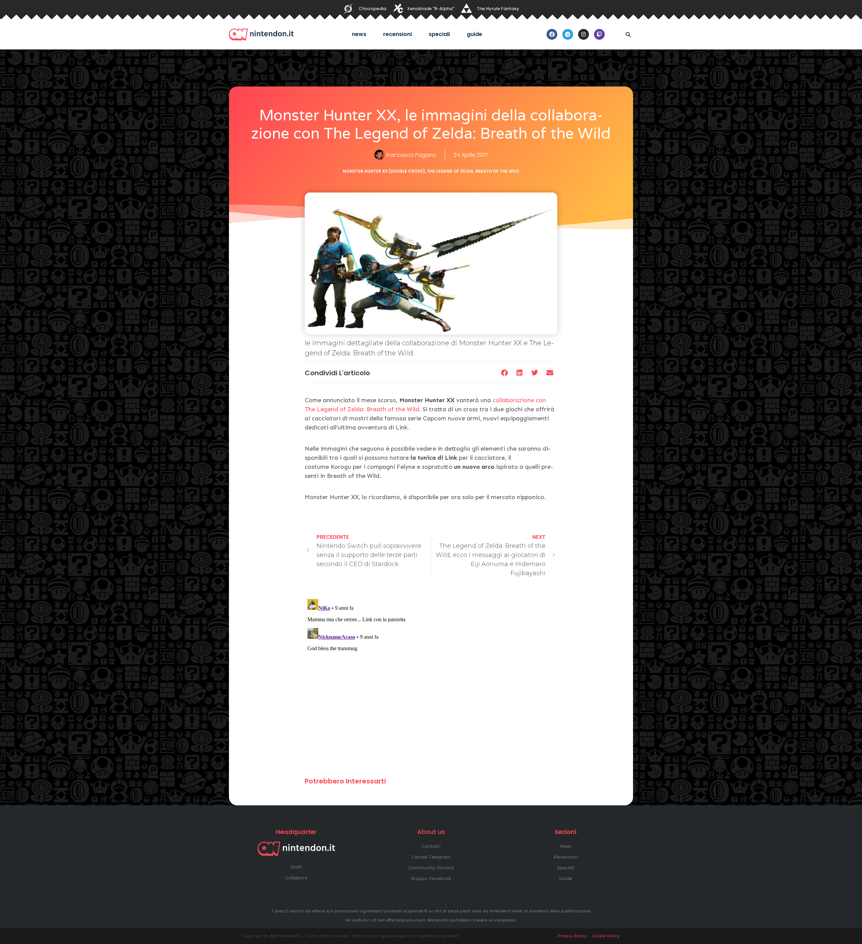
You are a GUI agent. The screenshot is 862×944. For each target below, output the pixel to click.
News (359, 34)
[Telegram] (567, 34)
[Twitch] (599, 34)
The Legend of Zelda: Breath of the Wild (473, 171)
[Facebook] (551, 34)
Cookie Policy (606, 936)
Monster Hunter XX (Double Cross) (384, 171)
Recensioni (397, 34)
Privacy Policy (572, 936)
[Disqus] (431, 680)
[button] (628, 34)
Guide (474, 34)
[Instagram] (583, 34)
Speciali (439, 34)
